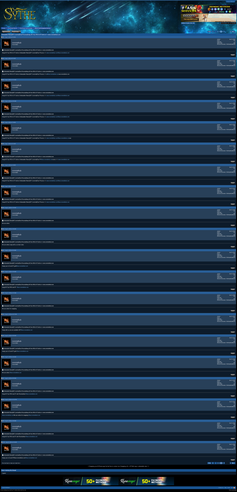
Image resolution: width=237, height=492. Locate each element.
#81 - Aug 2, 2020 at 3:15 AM (9, 37)
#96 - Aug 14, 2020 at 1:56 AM (9, 356)
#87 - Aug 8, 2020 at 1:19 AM (9, 165)
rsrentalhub (16, 43)
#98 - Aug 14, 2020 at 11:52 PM (10, 399)
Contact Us (220, 487)
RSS (234, 487)
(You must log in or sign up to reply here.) (11, 463)
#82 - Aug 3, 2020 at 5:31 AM (9, 58)
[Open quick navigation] (235, 28)
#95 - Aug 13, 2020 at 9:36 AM (9, 335)
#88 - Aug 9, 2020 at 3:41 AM (9, 186)
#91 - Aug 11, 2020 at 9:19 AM (9, 250)
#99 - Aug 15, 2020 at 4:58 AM (9, 420)
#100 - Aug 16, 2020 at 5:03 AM (10, 442)
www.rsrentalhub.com (52, 53)
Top (232, 487)
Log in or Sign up (230, 1)
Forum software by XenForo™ (13, 490)
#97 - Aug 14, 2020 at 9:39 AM (9, 378)
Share (232, 55)
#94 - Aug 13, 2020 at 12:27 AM (10, 314)
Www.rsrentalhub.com (63, 53)
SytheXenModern (6, 487)
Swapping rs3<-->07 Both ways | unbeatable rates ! (134, 466)
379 (234, 40)
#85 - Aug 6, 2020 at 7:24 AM (9, 122)
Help (225, 487)
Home (228, 487)
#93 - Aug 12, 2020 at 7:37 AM (9, 292)
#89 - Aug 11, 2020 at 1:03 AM (9, 207)
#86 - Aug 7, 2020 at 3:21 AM (9, 143)
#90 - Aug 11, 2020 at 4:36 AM (9, 229)
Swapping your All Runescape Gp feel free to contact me (104, 466)
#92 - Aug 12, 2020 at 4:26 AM (9, 271)
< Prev (209, 31)
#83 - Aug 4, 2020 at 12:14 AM (9, 79)
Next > (233, 31)
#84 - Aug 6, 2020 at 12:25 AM (9, 101)
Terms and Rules (233, 490)
